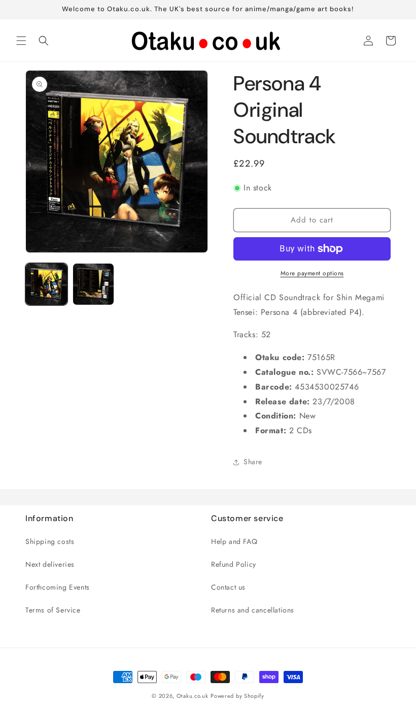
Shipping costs (49, 541)
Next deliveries (50, 564)
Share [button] (253, 462)
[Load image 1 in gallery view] (46, 284)
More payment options (312, 273)
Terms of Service (53, 610)
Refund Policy (233, 564)
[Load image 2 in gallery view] (94, 284)
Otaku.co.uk (193, 696)
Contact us (228, 587)
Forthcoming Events (57, 587)
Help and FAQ (234, 541)
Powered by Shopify (237, 696)
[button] (21, 40)
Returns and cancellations (252, 610)
